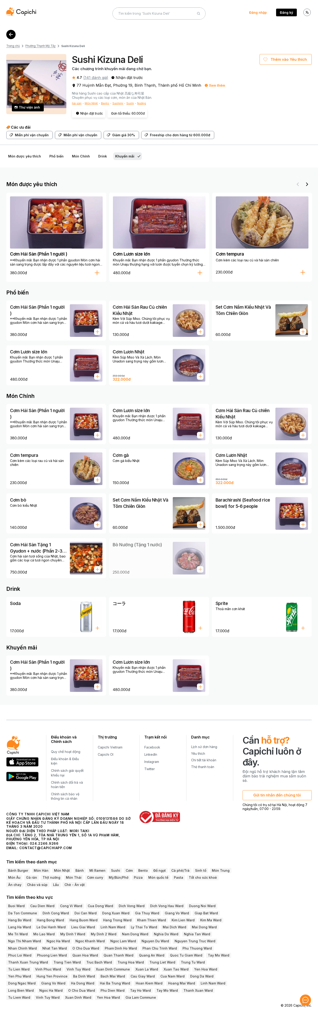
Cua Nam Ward (172, 976)
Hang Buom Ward (84, 920)
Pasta (178, 877)
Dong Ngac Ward (22, 983)
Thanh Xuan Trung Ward (28, 962)
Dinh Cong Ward (56, 913)
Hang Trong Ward (117, 920)
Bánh (79, 870)
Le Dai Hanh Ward (51, 927)
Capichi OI (105, 754)
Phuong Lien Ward (52, 955)
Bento (105, 103)
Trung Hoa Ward (131, 962)
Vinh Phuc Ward (48, 969)
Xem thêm (217, 85)
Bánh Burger (18, 870)
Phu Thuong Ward (197, 948)
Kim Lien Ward (183, 920)
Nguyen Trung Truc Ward (195, 941)
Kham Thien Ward (151, 920)
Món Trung (221, 870)
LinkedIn (150, 754)
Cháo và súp (37, 885)
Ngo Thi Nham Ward (24, 941)
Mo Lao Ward (44, 934)
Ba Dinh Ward (84, 976)
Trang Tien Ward (67, 962)
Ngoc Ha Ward (58, 941)
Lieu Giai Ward (83, 927)
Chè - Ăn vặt (74, 885)
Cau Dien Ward (42, 906)
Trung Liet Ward (162, 962)
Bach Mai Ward (113, 976)
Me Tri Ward (18, 934)
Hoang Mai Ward (181, 983)
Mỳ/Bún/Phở (118, 877)
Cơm (129, 870)
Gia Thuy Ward (147, 913)
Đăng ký (286, 12)
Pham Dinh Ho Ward (121, 948)
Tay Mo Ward (218, 955)
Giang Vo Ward (177, 913)
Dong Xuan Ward (115, 913)
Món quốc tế (158, 877)
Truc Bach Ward (99, 962)
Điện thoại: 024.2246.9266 (32, 843)
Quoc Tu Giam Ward (186, 955)
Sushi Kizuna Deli (73, 46)
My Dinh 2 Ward (103, 934)
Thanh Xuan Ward (198, 990)
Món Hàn (41, 870)
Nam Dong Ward (135, 934)
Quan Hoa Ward (85, 955)
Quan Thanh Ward (118, 955)
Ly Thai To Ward (144, 927)
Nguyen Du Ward (155, 941)
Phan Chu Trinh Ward (159, 948)
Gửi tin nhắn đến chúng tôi (277, 795)
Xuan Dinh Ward (78, 997)
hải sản (76, 103)
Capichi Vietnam (110, 747)
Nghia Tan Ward (197, 934)
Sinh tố (200, 870)
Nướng (141, 103)
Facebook (152, 747)
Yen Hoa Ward (205, 969)
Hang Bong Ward (50, 920)
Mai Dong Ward (204, 927)
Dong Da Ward (201, 976)
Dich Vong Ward (132, 906)
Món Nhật (91, 103)
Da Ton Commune (22, 913)
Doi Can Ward (85, 913)
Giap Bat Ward (206, 913)
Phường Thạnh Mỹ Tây (40, 46)
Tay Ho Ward (140, 990)
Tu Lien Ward (19, 969)
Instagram (151, 762)
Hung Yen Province (52, 976)
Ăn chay (14, 885)
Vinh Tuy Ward (78, 969)
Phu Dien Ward (113, 990)
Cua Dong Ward (100, 906)
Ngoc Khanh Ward (90, 941)
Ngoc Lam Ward (123, 941)
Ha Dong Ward (82, 983)
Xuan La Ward (146, 969)
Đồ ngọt (159, 870)
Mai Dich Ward (174, 927)
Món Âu (14, 877)
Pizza (138, 877)
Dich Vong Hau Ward (166, 906)
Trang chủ (13, 46)
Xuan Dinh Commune (113, 969)
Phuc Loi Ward (19, 955)
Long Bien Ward (21, 990)
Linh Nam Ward (113, 927)
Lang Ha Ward (19, 927)
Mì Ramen (97, 870)
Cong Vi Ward (71, 906)
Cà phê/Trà (180, 870)
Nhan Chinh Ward (22, 948)
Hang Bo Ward (19, 920)
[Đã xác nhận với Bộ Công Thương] (159, 817)
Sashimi (117, 103)
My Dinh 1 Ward (72, 934)
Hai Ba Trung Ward (115, 983)
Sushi (130, 103)
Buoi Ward (16, 906)
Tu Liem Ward (19, 997)
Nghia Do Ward (166, 934)
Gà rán (31, 877)
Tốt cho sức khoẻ (203, 877)
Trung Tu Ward (193, 962)
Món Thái (73, 877)
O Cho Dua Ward (85, 948)
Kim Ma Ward (210, 920)
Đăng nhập (258, 12)
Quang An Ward (151, 955)
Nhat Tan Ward (54, 948)
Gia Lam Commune (140, 997)
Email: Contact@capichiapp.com (39, 848)
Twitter (149, 769)
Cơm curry (95, 877)
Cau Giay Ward (143, 976)
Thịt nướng (51, 877)
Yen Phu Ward (19, 976)
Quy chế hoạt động (65, 752)
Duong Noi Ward (202, 906)
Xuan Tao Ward (176, 969)
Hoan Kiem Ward (149, 983)
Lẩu (56, 885)
